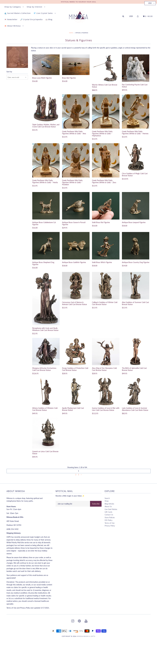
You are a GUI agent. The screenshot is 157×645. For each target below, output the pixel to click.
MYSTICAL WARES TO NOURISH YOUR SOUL (78, 2)
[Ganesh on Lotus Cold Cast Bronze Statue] (46, 433)
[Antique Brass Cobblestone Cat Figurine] (46, 205)
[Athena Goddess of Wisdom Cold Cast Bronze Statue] (46, 391)
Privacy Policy (110, 526)
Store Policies (110, 517)
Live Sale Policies (111, 509)
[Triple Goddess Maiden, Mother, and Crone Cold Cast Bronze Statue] (46, 108)
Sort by (9, 72)
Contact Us (109, 515)
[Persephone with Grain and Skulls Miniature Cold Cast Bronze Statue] (46, 298)
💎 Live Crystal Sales (43, 13)
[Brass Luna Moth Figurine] (46, 64)
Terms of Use (109, 523)
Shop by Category (12, 7)
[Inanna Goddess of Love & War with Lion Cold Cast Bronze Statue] (105, 391)
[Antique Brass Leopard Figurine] (135, 205)
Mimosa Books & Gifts (86, 636)
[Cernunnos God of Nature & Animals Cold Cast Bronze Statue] (75, 285)
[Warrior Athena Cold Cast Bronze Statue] (105, 68)
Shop (107, 501)
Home (71, 32)
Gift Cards (108, 512)
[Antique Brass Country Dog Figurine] (135, 245)
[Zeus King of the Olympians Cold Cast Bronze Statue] (105, 351)
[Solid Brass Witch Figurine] (105, 245)
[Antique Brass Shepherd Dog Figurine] (46, 245)
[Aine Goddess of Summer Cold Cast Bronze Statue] (135, 285)
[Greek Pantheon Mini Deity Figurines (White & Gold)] (75, 111)
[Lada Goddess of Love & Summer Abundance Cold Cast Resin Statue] (135, 391)
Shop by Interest (35, 7)
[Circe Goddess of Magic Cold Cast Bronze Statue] (135, 157)
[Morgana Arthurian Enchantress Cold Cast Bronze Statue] (46, 351)
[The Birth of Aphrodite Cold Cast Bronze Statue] (135, 351)
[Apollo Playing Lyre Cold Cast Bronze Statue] (75, 391)
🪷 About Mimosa (12, 26)
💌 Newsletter (10, 19)
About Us (108, 506)
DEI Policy (108, 520)
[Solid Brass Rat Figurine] (105, 205)
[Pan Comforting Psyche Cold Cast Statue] (135, 68)
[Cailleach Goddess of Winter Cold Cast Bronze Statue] (105, 285)
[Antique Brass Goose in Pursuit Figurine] (75, 205)
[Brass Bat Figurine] (75, 64)
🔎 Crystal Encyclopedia (31, 19)
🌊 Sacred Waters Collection (17, 13)
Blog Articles (109, 504)
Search (107, 498)
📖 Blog (49, 19)
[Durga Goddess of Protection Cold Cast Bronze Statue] (75, 351)
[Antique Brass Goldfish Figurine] (75, 245)
